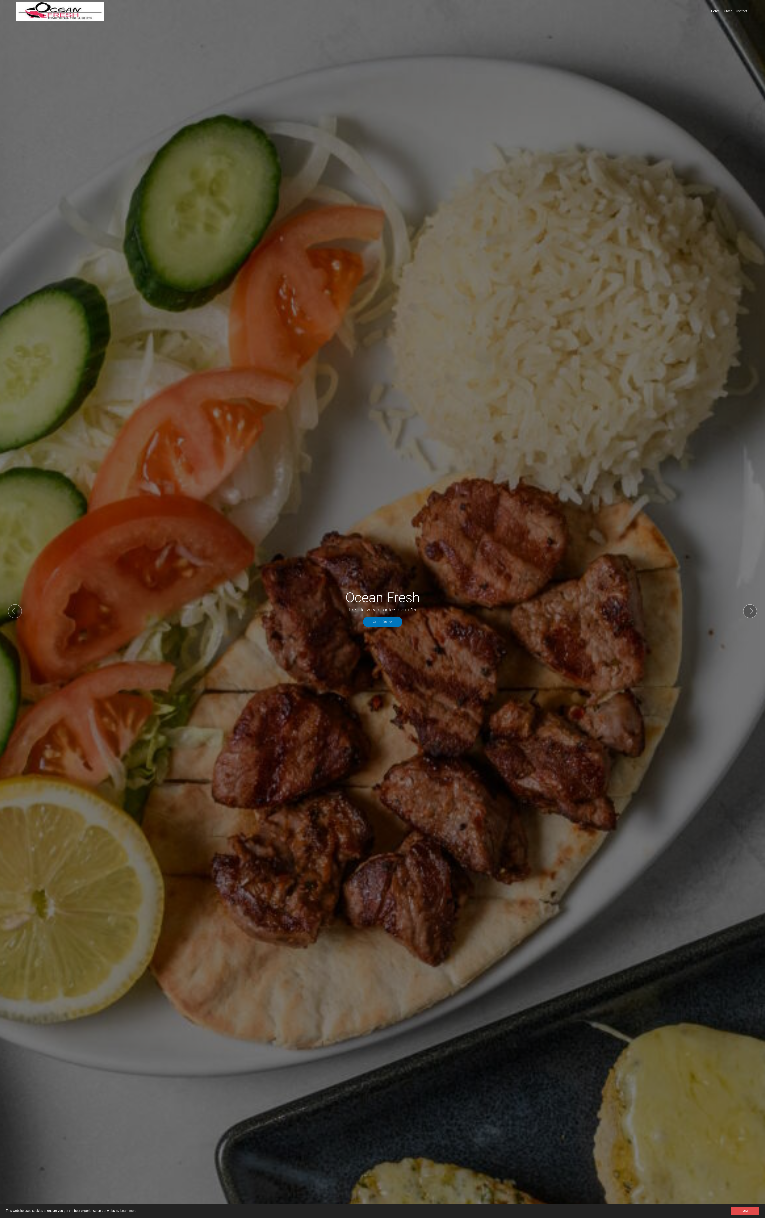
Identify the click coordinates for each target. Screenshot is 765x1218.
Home (715, 11)
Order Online (382, 622)
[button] (15, 611)
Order (728, 11)
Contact (741, 11)
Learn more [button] (128, 1210)
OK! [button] (745, 1210)
